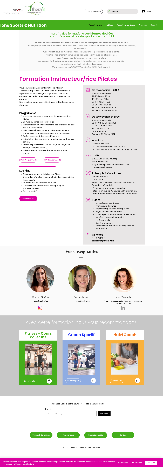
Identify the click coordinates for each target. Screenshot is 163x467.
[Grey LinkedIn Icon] (123, 308)
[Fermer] (159, 462)
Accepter (151, 462)
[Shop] (49, 381)
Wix (98, 447)
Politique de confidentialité (23, 464)
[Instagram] (40, 308)
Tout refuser (137, 462)
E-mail (48, 409)
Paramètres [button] (123, 462)
